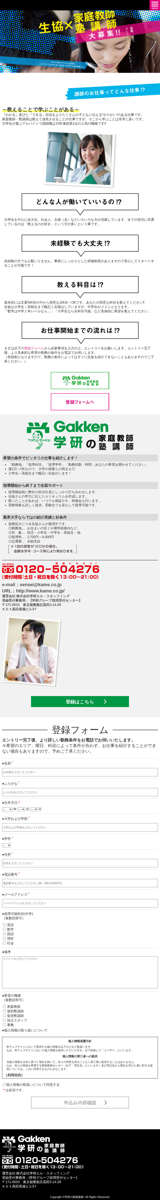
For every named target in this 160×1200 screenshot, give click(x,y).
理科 (10, 938)
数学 (10, 929)
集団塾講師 (15, 1016)
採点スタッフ (17, 1020)
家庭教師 (13, 1006)
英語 (10, 925)
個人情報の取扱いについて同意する (33, 1084)
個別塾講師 (15, 1011)
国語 (10, 934)
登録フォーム (34, 348)
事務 (10, 1025)
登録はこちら (80, 701)
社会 (10, 943)
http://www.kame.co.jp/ (40, 590)
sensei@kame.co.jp (40, 584)
